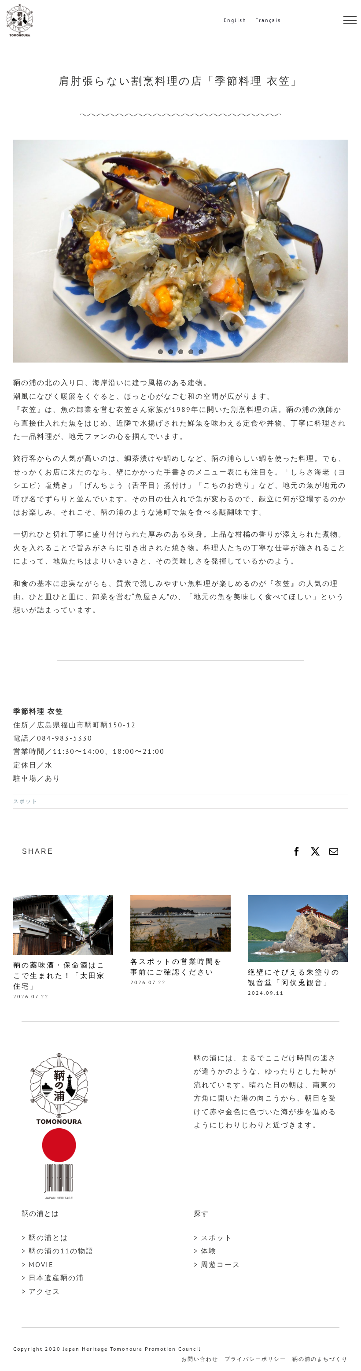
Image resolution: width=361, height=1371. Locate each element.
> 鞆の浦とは (45, 1237)
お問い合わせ (199, 1359)
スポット (25, 801)
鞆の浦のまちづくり (320, 1359)
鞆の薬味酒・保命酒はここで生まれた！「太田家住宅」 (59, 975)
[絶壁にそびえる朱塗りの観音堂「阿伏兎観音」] (298, 899)
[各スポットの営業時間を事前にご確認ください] (180, 899)
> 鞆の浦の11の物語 (58, 1250)
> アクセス (41, 1291)
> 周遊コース (217, 1264)
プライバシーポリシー (255, 1359)
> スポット (213, 1237)
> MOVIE (38, 1264)
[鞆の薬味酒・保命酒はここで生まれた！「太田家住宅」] (63, 899)
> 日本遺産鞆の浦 (53, 1277)
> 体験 (205, 1250)
